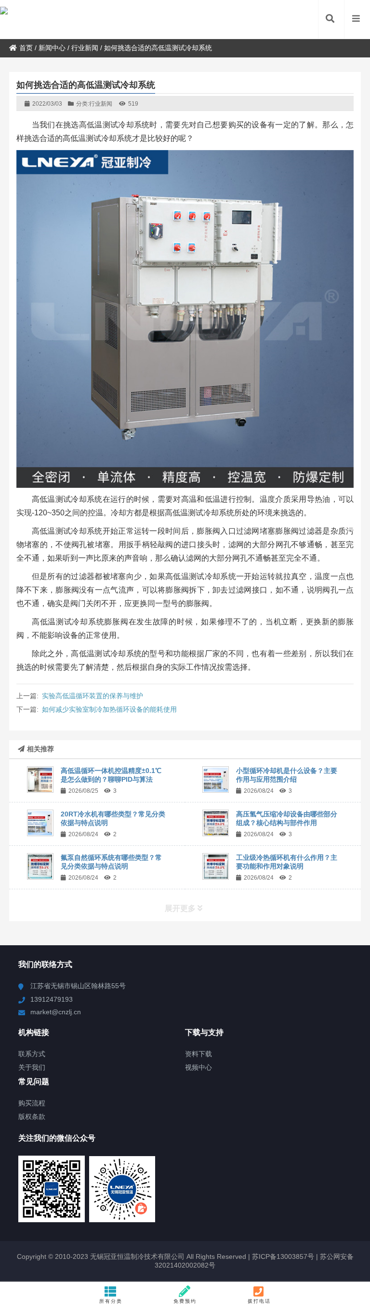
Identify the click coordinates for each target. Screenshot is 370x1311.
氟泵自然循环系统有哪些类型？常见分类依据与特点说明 (111, 862)
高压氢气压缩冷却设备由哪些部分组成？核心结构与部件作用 (286, 818)
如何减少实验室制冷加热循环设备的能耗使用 (109, 709)
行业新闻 (84, 48)
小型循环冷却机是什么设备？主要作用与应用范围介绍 (286, 775)
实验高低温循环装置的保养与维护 (92, 696)
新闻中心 (52, 48)
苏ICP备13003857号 (282, 1256)
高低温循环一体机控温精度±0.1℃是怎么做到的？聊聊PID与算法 (111, 775)
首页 (26, 48)
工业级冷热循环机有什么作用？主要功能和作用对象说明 (286, 862)
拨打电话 (259, 1301)
